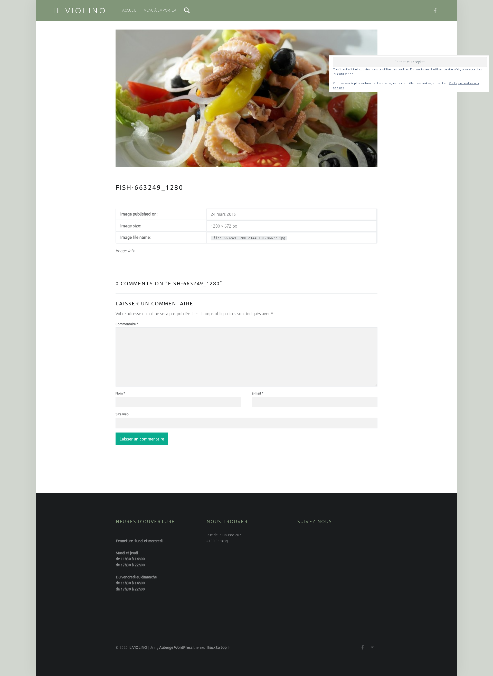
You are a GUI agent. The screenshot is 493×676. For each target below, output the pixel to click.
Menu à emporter (160, 10)
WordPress (183, 647)
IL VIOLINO (80, 10)
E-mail (257, 393)
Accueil (129, 10)
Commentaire (127, 324)
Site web (122, 414)
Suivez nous (314, 521)
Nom (120, 393)
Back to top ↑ (218, 647)
